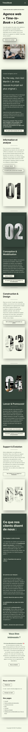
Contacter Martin (9, 166)
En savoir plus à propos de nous (14, 130)
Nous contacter (14, 664)
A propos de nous (8, 704)
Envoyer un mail (9, 692)
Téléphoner (7, 684)
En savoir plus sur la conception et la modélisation (14, 281)
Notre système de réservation (11, 703)
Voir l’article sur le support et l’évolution (14, 474)
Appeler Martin (8, 276)
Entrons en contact (9, 40)
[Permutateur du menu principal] (25, 2)
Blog (5, 706)
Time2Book (7, 3)
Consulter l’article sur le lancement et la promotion (14, 434)
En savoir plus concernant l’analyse (13, 170)
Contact (6, 708)
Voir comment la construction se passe (14, 322)
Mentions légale (8, 710)
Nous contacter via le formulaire (13, 429)
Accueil (6, 701)
